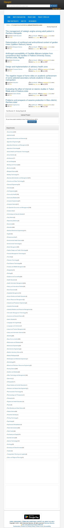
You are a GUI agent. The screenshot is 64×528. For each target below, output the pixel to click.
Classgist (7, 2)
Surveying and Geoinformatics (14, 447)
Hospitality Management (13, 293)
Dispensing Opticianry (12, 220)
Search (54, 6)
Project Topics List (43, 17)
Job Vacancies (32, 21)
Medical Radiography (12, 355)
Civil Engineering (11, 191)
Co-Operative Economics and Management (17, 207)
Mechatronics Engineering (13, 349)
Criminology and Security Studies (15, 214)
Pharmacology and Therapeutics (15, 395)
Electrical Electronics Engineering (15, 230)
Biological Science (17, 47)
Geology (9, 273)
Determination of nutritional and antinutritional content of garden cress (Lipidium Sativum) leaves (32, 43)
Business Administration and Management (17, 178)
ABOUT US (47, 521)
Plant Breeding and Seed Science (15, 408)
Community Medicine (12, 197)
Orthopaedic (10, 382)
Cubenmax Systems (49, 523)
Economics (9, 224)
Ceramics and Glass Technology (15, 181)
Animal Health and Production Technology (17, 151)
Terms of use (39, 526)
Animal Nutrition (11, 155)
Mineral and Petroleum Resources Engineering (18, 365)
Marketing (9, 335)
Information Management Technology (16, 312)
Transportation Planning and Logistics (16, 454)
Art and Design (10, 161)
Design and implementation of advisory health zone (27, 66)
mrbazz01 (35, 35)
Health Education (17, 35)
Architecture (10, 158)
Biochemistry (10, 168)
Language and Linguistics (13, 322)
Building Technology (12, 174)
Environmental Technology (13, 243)
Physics (9, 405)
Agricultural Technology (13, 148)
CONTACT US (40, 521)
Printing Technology (12, 418)
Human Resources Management (15, 299)
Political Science (11, 411)
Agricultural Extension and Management (17, 145)
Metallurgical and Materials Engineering (17, 359)
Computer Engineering (12, 201)
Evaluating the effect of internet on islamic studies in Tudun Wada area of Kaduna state (30, 89)
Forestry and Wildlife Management (15, 266)
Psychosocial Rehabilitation (14, 424)
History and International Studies (15, 286)
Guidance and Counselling (13, 276)
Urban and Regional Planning (14, 457)
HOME (11, 521)
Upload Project (32, 121)
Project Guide (32, 17)
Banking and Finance (12, 165)
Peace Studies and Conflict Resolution (16, 385)
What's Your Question (19, 17)
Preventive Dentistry (12, 414)
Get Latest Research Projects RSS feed (32, 524)
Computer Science (17, 69)
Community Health (11, 194)
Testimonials (16, 526)
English (9, 234)
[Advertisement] (33, 10)
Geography (10, 270)
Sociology (9, 444)
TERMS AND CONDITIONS (29, 521)
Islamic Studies (17, 93)
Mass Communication (12, 339)
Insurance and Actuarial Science (15, 316)
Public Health (10, 431)
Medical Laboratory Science (14, 352)
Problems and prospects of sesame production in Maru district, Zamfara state (31, 101)
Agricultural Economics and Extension (16, 138)
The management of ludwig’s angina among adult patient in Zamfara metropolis (30, 32)
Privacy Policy (31, 526)
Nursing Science (11, 368)
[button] (56, 9)
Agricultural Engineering (13, 141)
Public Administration (12, 428)
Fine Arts (9, 257)
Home (8, 17)
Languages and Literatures (13, 326)
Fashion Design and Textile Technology (17, 250)
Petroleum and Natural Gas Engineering (17, 388)
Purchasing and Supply (12, 434)
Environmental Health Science (14, 240)
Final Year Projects (12, 21)
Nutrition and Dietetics (12, 372)
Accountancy (10, 132)
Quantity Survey (11, 437)
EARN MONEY (17, 521)
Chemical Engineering (12, 184)
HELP (52, 521)
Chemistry (9, 188)
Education (15, 82)
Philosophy (9, 398)
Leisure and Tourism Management (15, 329)
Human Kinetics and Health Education (16, 296)
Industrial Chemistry (12, 306)
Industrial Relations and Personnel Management (19, 309)
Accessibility (47, 526)
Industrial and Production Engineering (16, 303)
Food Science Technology (13, 263)
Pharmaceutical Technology (14, 391)
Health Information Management (15, 283)
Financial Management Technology (15, 253)
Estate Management (12, 247)
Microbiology (16, 60)
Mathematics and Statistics (13, 342)
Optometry (9, 378)
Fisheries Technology (12, 260)
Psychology (10, 421)
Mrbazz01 (35, 105)
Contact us (24, 526)
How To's (23, 21)
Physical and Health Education (14, 401)
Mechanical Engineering (13, 345)
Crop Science (10, 217)
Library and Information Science (15, 332)
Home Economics (11, 289)
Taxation (9, 451)
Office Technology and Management (16, 375)
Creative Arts (10, 211)
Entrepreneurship (11, 237)
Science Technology (12, 441)
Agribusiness (16, 105)
